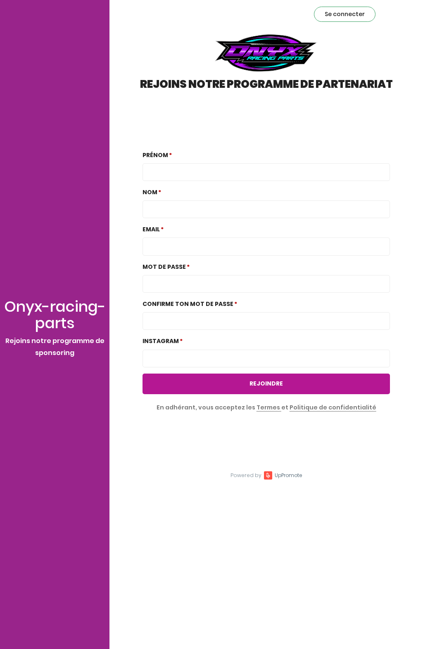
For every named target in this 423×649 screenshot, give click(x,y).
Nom (150, 192)
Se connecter (345, 14)
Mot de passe (164, 267)
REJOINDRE (266, 383)
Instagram (161, 341)
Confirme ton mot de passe (188, 304)
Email (151, 229)
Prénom (155, 155)
